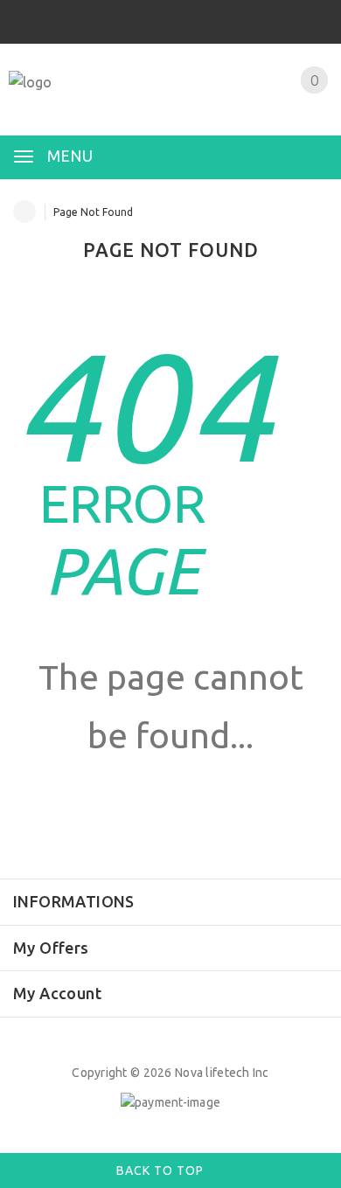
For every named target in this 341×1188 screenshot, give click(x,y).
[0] (293, 102)
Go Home (170, 801)
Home (24, 211)
